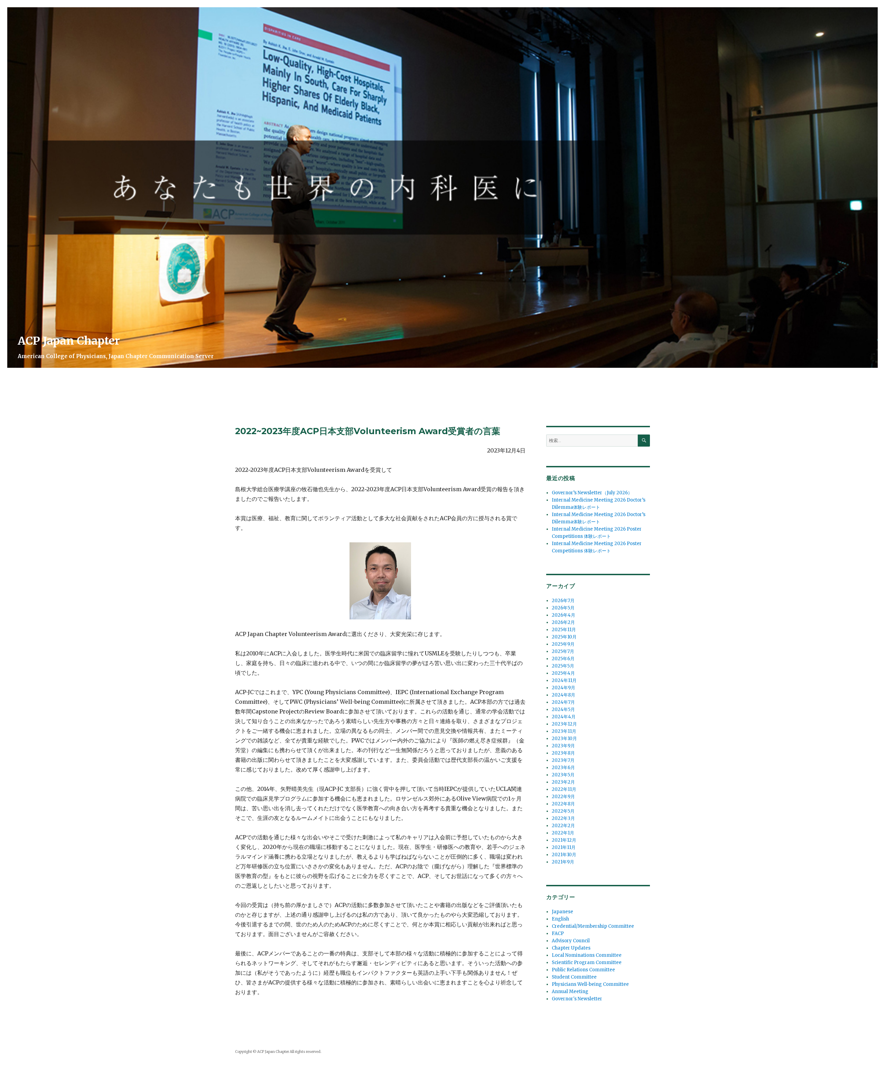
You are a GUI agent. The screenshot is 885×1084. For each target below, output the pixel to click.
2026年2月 (563, 622)
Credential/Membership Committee (593, 926)
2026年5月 (563, 608)
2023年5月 (563, 775)
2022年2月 (563, 826)
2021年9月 (563, 862)
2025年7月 (563, 651)
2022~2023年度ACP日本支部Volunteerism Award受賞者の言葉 (367, 431)
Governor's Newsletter (577, 999)
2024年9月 (563, 688)
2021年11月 (564, 847)
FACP (558, 933)
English (560, 919)
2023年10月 (564, 738)
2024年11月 (564, 680)
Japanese (562, 912)
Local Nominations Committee (587, 955)
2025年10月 (564, 637)
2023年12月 (564, 724)
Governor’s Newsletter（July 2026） (592, 493)
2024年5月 (563, 709)
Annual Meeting (570, 991)
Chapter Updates (571, 948)
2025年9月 (563, 644)
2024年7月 (563, 702)
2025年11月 (564, 630)
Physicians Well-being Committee (590, 984)
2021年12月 (564, 840)
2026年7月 (563, 601)
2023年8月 (563, 753)
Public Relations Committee (583, 970)
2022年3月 (563, 818)
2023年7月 (563, 760)
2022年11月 (564, 789)
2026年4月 (563, 615)
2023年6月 (563, 767)
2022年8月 (563, 804)
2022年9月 (563, 797)
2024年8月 (563, 695)
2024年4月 (564, 717)
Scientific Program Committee (587, 962)
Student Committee (574, 977)
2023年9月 (563, 746)
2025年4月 (563, 673)
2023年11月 (564, 731)
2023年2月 (563, 782)
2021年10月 (564, 855)
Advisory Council (571, 941)
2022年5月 (563, 811)
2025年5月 (563, 666)
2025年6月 (563, 659)
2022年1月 (563, 833)
